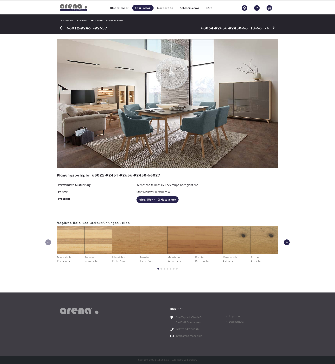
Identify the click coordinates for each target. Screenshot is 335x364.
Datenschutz (236, 321)
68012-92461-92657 (86, 28)
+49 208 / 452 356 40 (187, 329)
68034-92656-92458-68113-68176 (235, 28)
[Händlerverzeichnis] (269, 8)
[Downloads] (257, 8)
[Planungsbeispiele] (244, 8)
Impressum (235, 316)
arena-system (66, 20)
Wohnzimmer (119, 8)
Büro (209, 8)
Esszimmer (142, 8)
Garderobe (165, 8)
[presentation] (48, 242)
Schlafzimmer (189, 8)
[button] (158, 269)
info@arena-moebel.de (189, 336)
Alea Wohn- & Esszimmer (157, 199)
